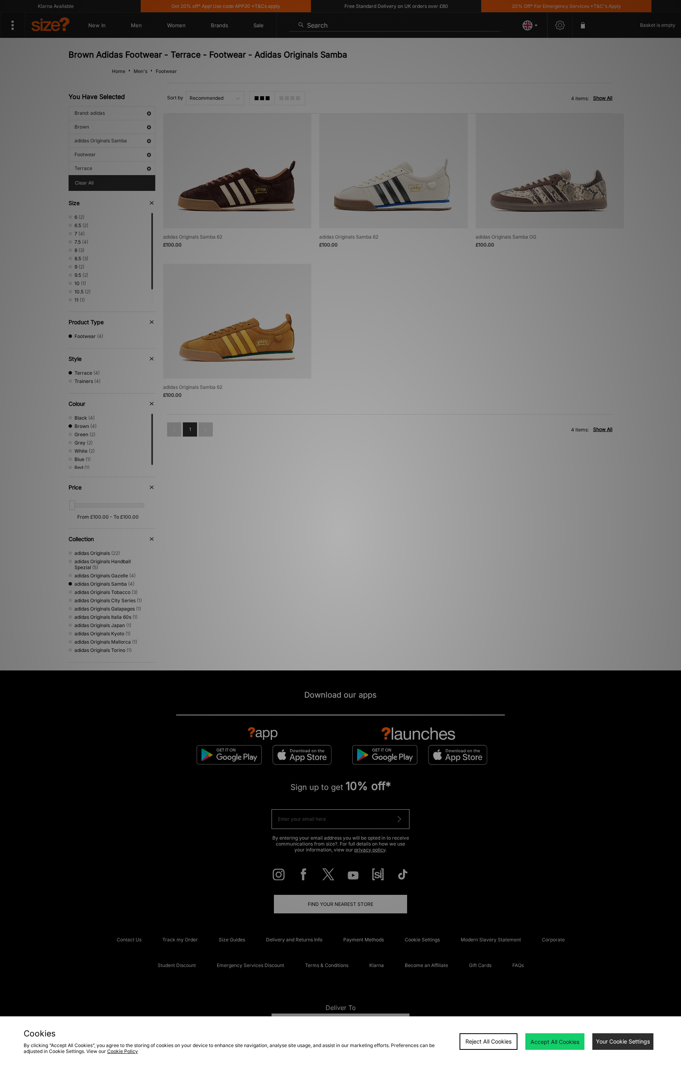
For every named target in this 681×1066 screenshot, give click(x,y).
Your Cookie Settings (623, 1041)
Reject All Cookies (488, 1041)
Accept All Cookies (554, 1041)
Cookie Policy (122, 1051)
